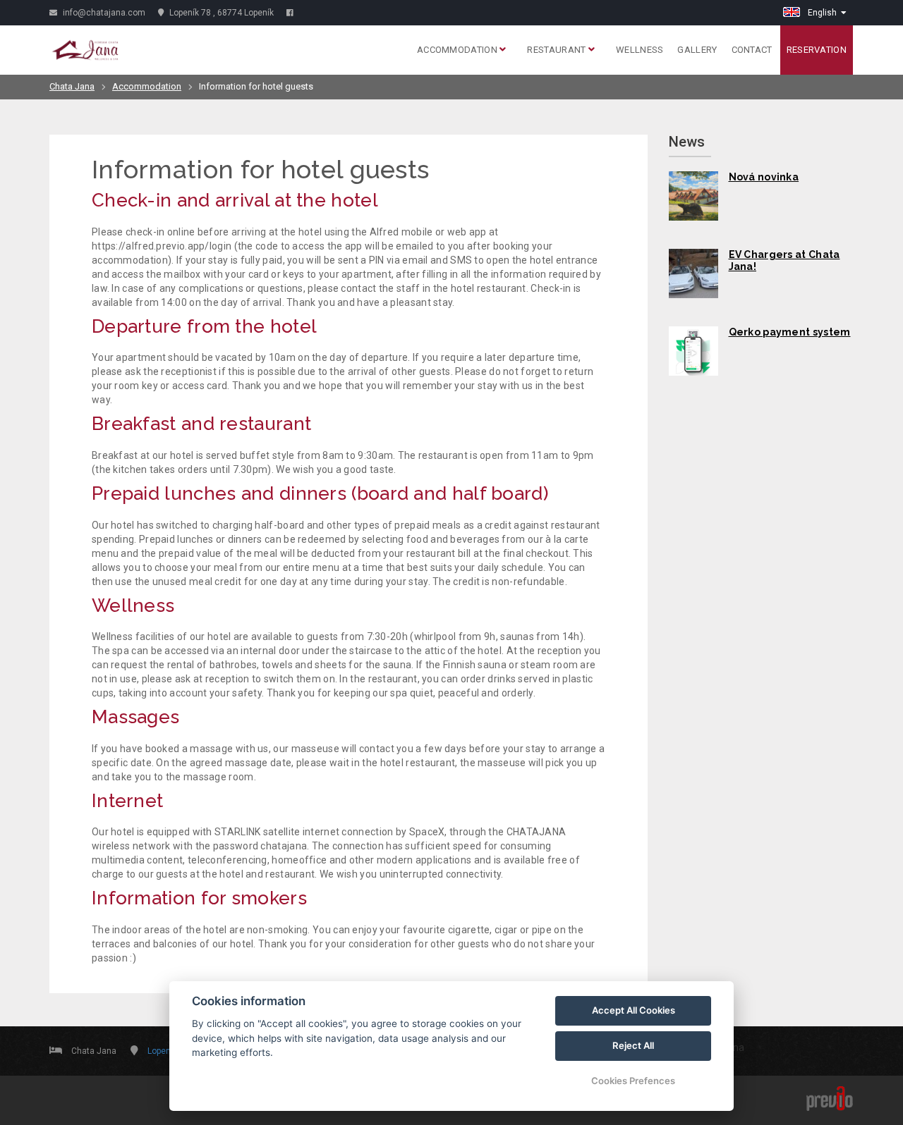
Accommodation (458, 49)
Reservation (817, 49)
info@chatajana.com (103, 13)
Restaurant (557, 49)
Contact (752, 49)
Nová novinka (764, 177)
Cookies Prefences (633, 1080)
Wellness (639, 49)
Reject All (633, 1045)
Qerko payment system (790, 332)
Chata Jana (72, 86)
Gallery (697, 49)
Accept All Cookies (633, 1010)
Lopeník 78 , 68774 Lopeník (220, 13)
